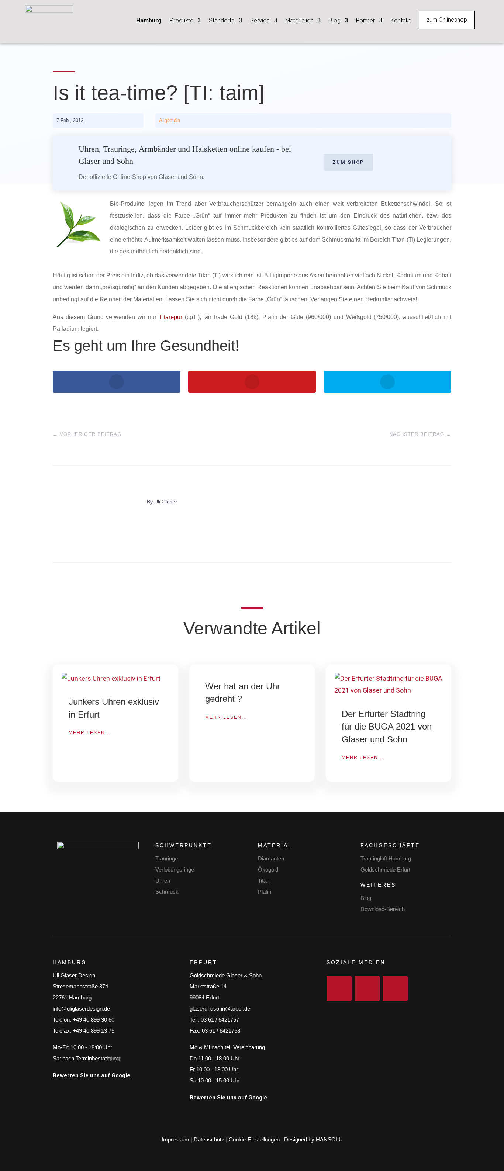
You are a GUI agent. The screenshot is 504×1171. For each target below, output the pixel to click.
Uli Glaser (165, 502)
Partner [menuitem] (365, 20)
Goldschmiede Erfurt (385, 869)
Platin (264, 891)
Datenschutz (209, 1139)
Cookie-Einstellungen (254, 1139)
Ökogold (268, 869)
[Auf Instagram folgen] (367, 988)
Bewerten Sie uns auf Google (91, 1075)
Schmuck (167, 891)
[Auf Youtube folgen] (395, 988)
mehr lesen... (90, 732)
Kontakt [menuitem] (400, 20)
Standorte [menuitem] (222, 20)
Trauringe (166, 858)
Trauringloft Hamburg (385, 858)
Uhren (162, 880)
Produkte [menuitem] (181, 20)
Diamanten (271, 858)
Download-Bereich (382, 909)
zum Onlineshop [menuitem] (447, 19)
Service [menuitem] (260, 20)
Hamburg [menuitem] (149, 20)
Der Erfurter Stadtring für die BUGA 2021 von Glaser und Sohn (387, 726)
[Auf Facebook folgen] (339, 988)
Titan (263, 880)
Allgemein (169, 120)
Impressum (175, 1139)
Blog (365, 898)
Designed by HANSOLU (313, 1139)
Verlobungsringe (174, 869)
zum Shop (348, 162)
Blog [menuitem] (335, 20)
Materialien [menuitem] (299, 20)
